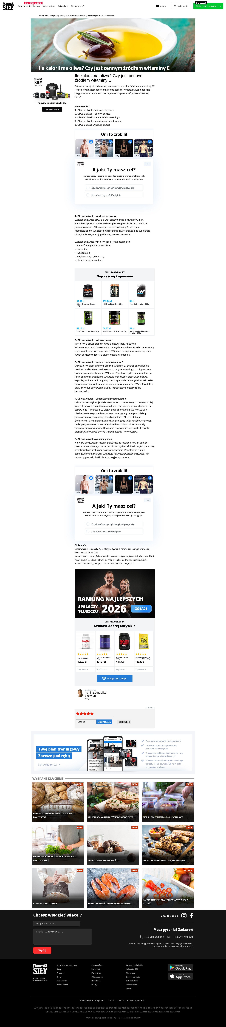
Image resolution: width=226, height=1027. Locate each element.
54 (175, 1008)
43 (146, 1008)
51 (167, 1008)
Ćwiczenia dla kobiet (134, 965)
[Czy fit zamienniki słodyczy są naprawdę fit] (168, 845)
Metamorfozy (49, 6)
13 (68, 1008)
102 (156, 1012)
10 (60, 1008)
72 (76, 1012)
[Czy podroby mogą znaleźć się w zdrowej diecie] (113, 802)
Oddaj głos (104, 721)
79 (94, 1012)
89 (120, 1012)
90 (123, 1012)
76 (86, 1012)
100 (149, 1012)
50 (164, 1008)
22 (91, 1008)
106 (171, 1012)
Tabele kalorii (132, 981)
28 (107, 1008)
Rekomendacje (132, 985)
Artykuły (62, 6)
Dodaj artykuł (86, 1000)
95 (136, 1012)
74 (81, 1012)
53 (172, 1008)
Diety (59, 977)
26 (102, 1008)
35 (125, 1008)
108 (178, 1012)
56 (180, 1008)
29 (110, 1008)
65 (57, 1012)
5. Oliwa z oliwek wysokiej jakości (92, 124)
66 (60, 1012)
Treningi (60, 973)
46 (154, 1008)
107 (175, 1012)
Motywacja (130, 973)
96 (138, 1012)
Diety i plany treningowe (67, 965)
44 (149, 1008)
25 (99, 1008)
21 (89, 1008)
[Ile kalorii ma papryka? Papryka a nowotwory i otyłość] (168, 888)
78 (91, 1012)
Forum (128, 988)
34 (123, 1008)
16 (76, 1008)
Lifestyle (94, 985)
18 (81, 1008)
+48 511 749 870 (183, 937)
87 (115, 1012)
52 (170, 1008)
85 (110, 1012)
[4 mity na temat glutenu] (58, 888)
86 (112, 1012)
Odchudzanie (97, 977)
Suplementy (62, 981)
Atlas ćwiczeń (77, 6)
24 (96, 1008)
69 (68, 1012)
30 (112, 1008)
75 (83, 1012)
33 (120, 1008)
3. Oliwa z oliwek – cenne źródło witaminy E (97, 117)
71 (73, 1012)
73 (78, 1012)
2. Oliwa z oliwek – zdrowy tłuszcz (92, 113)
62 (49, 1012)
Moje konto (96, 973)
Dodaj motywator (133, 977)
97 (141, 1012)
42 (144, 1008)
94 (133, 1012)
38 (133, 1008)
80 (96, 1012)
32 (117, 1008)
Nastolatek (95, 981)
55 (178, 1008)
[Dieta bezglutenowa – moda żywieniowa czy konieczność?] (58, 802)
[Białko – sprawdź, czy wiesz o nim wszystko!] (113, 888)
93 (130, 1012)
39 (136, 1008)
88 (117, 1012)
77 (89, 1012)
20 (86, 1008)
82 (102, 1012)
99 (146, 1012)
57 (183, 1008)
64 (55, 1012)
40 (138, 1008)
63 (52, 1012)
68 (65, 1012)
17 (78, 1008)
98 (144, 1012)
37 (130, 1008)
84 (107, 1012)
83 (104, 1012)
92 (128, 1012)
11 (62, 1008)
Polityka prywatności (136, 1000)
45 (151, 1008)
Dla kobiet (95, 969)
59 (188, 1008)
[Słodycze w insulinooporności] (113, 845)
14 (70, 1008)
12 (65, 1008)
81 (99, 1012)
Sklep (59, 969)
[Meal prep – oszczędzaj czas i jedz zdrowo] (168, 802)
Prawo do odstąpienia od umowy (101, 1018)
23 (94, 1008)
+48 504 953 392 (154, 937)
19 (83, 1008)
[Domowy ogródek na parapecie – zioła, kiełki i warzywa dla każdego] (58, 845)
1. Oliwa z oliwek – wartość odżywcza (94, 110)
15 (73, 1008)
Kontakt (111, 1000)
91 (125, 1012)
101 (153, 1012)
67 (62, 1012)
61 (47, 1012)
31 (115, 1008)
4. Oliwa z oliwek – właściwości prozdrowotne (98, 121)
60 (191, 1008)
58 (185, 1008)
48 (159, 1008)
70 (70, 1012)
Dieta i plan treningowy (29, 5)
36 (128, 1008)
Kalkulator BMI (132, 969)
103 (160, 1012)
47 (157, 1008)
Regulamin (100, 1000)
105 (167, 1012)
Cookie (121, 1000)
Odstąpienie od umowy (129, 1018)
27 (104, 1008)
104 (164, 1012)
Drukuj (125, 721)
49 (162, 1008)
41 (141, 1008)
